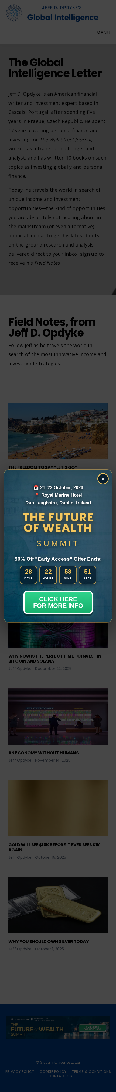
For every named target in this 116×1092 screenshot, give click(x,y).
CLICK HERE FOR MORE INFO (58, 602)
